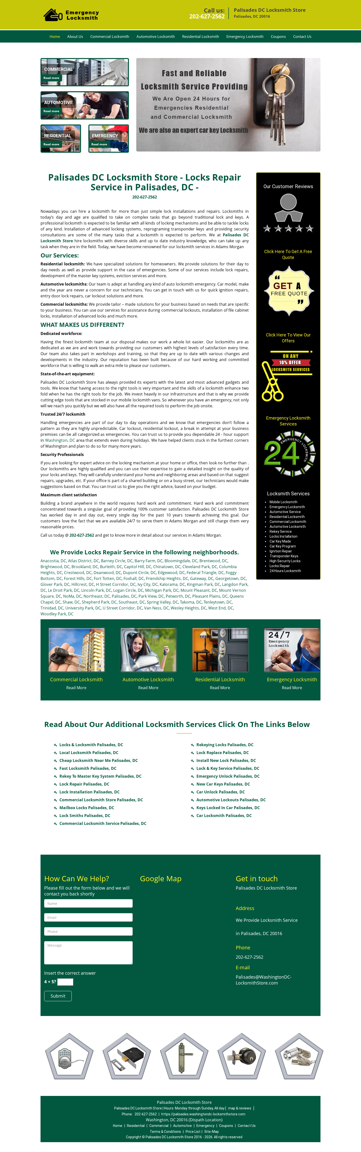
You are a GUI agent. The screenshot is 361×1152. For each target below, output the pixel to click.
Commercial (158, 1126)
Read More (76, 687)
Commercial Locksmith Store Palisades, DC (101, 800)
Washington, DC (60, 440)
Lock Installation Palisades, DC (89, 792)
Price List (193, 1132)
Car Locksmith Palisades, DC (224, 815)
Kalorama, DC (172, 584)
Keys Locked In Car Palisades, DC (228, 807)
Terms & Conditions (165, 1132)
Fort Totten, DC (108, 578)
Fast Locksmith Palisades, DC (87, 768)
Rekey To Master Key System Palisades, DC (100, 776)
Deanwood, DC (107, 572)
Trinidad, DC (52, 608)
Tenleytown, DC (218, 602)
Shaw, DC (71, 602)
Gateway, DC (201, 578)
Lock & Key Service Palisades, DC (227, 768)
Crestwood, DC (78, 572)
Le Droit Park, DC (63, 590)
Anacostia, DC (53, 560)
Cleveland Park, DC (199, 566)
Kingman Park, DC (203, 584)
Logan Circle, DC (128, 590)
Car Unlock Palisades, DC (220, 792)
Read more (51, 78)
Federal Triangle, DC (205, 572)
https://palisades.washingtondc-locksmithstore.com (203, 1114)
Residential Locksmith (200, 36)
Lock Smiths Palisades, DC (84, 815)
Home (55, 36)
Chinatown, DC (166, 566)
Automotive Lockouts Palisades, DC (231, 800)
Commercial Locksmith (109, 36)
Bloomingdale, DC (181, 560)
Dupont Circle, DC (139, 572)
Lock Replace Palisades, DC (222, 752)
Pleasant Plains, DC (210, 596)
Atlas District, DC (83, 560)
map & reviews (240, 1108)
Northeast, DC (96, 596)
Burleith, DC (111, 566)
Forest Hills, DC (78, 578)
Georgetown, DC (230, 578)
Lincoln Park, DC (96, 590)
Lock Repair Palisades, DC (84, 784)
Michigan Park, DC (162, 590)
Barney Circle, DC (117, 560)
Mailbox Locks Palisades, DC (86, 807)
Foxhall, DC (134, 578)
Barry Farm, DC (149, 560)
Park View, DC (151, 596)
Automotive (182, 1126)
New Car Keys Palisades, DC (223, 784)
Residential (136, 1126)
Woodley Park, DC (57, 614)
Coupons (278, 36)
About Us (75, 36)
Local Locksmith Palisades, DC (88, 752)
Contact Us (302, 36)
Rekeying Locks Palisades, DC (224, 744)
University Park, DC (83, 608)
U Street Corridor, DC (122, 608)
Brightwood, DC (55, 566)
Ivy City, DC (148, 584)
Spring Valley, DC (162, 602)
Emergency (205, 1126)
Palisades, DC (124, 596)
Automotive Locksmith (156, 36)
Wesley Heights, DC (188, 608)
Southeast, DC (132, 602)
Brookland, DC (84, 566)
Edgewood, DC (171, 572)
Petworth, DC (178, 596)
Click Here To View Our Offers (288, 337)
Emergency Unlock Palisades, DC (228, 776)
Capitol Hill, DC (137, 566)
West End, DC (220, 608)
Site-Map (211, 1132)
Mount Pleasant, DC (198, 590)
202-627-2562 (207, 16)
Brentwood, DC (213, 560)
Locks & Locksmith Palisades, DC (91, 744)
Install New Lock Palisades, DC (226, 760)
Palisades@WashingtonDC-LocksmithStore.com (264, 980)
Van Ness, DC (156, 608)
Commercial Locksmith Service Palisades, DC (102, 823)
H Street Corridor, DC (116, 584)
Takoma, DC (191, 602)
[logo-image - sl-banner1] (228, 105)
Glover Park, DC (55, 584)
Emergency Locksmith (245, 36)
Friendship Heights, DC (167, 578)
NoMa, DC (72, 596)
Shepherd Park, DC (99, 602)
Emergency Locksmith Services (288, 420)
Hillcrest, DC (82, 584)
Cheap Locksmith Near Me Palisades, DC (98, 760)
